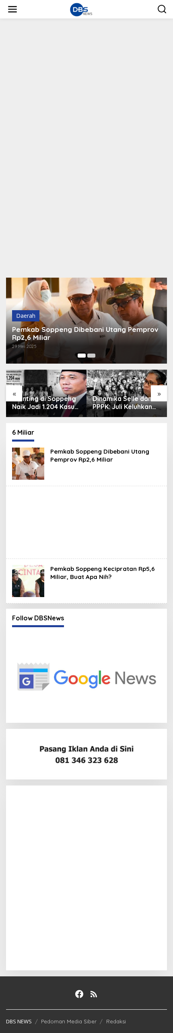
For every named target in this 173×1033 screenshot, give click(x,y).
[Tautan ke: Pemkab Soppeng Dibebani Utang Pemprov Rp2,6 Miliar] (28, 463)
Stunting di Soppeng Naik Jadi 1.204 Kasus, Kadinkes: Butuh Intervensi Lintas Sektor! (45, 403)
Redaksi (116, 1021)
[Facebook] (79, 994)
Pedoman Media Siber (69, 1021)
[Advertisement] (86, 115)
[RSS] (94, 994)
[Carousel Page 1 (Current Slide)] (82, 356)
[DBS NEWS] (88, 8)
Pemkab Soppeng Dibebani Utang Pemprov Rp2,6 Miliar (85, 333)
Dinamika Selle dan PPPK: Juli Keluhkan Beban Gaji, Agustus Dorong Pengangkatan (123, 403)
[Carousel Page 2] (91, 356)
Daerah (25, 315)
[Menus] (12, 9)
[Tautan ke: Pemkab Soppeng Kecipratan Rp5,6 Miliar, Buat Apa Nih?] (28, 580)
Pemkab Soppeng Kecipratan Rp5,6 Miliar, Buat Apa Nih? (102, 573)
